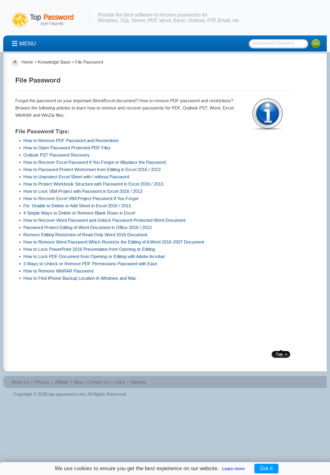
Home (27, 62)
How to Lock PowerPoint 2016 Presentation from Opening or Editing (89, 249)
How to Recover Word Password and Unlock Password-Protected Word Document (104, 220)
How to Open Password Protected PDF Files (67, 147)
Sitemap (138, 382)
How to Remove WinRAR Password (58, 270)
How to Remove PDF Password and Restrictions (71, 140)
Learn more (233, 468)
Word (165, 20)
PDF (152, 20)
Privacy (42, 382)
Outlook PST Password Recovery (56, 155)
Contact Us (98, 382)
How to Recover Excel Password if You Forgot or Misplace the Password (94, 162)
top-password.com (67, 394)
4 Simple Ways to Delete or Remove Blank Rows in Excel (79, 213)
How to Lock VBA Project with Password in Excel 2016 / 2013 (82, 191)
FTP (211, 20)
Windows (108, 20)
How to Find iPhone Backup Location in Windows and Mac (79, 278)
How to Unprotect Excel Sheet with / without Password (76, 176)
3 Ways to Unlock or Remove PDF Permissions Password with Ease (90, 263)
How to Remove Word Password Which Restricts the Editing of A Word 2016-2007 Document (113, 242)
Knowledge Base (54, 62)
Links (120, 382)
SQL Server (132, 20)
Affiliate (61, 382)
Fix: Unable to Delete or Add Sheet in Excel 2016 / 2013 (77, 205)
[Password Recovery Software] (46, 27)
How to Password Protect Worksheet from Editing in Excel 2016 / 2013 (92, 169)
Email (224, 20)
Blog (78, 382)
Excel (179, 20)
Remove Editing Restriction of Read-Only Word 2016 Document (85, 234)
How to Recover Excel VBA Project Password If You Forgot (80, 198)
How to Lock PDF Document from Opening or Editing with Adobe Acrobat (94, 256)
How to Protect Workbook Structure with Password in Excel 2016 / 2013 (93, 184)
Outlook (196, 20)
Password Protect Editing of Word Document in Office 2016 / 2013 (87, 227)
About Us (20, 382)
